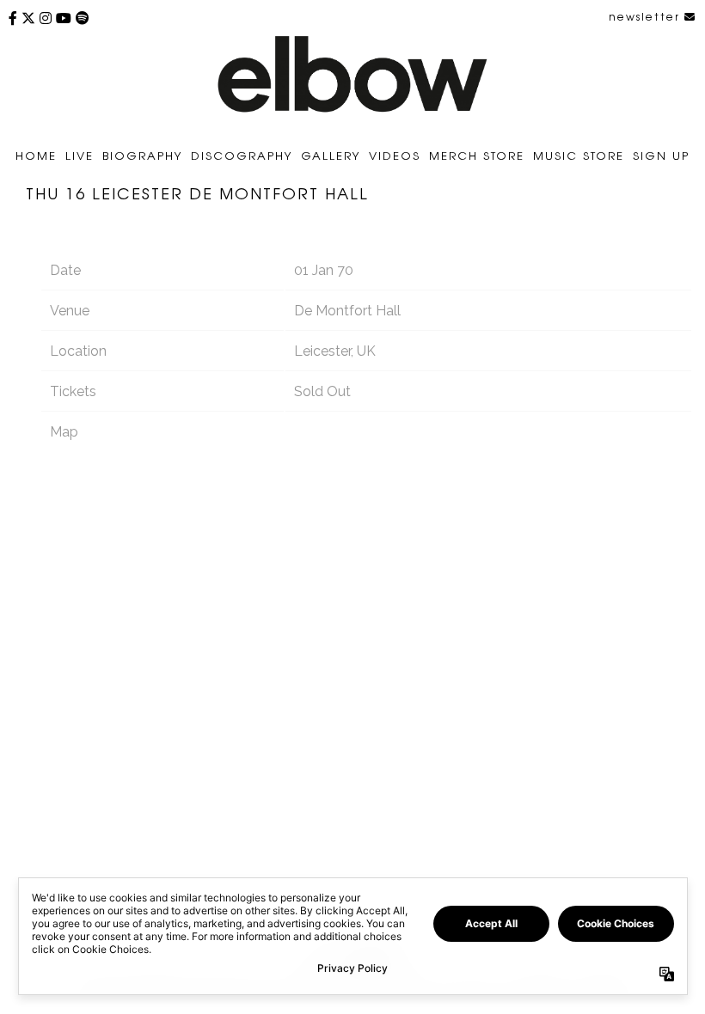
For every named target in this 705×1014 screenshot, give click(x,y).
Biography (142, 155)
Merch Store (476, 155)
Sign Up (661, 155)
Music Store (578, 155)
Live (79, 155)
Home (36, 155)
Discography (241, 155)
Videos (394, 155)
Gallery (330, 155)
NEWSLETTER (646, 16)
